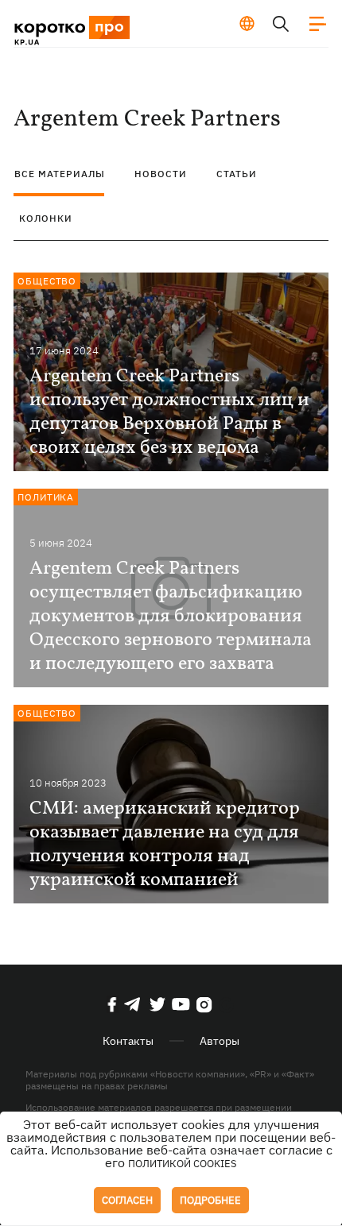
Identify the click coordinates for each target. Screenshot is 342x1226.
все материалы (59, 174)
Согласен (127, 1200)
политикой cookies (182, 1163)
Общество (46, 281)
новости (160, 174)
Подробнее (210, 1200)
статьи (236, 174)
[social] (112, 1004)
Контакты (128, 1041)
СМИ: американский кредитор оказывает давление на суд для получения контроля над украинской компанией (164, 844)
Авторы (219, 1041)
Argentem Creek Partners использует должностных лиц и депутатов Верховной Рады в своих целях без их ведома (169, 412)
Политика (45, 497)
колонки (45, 218)
